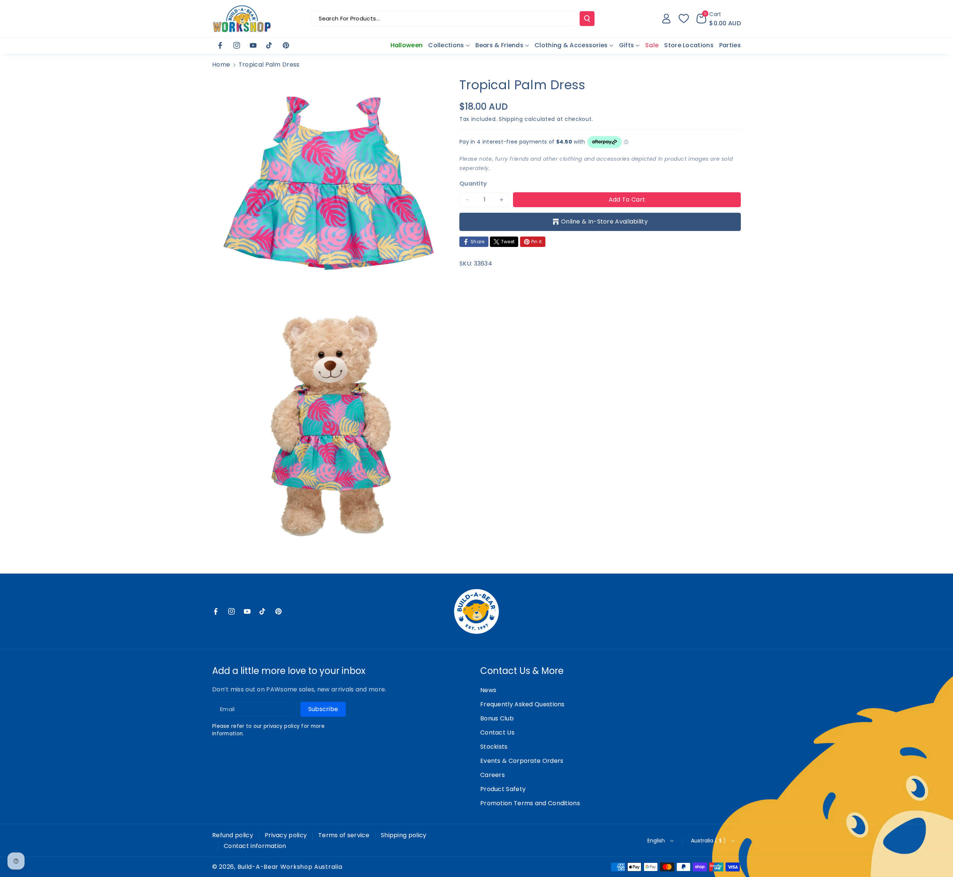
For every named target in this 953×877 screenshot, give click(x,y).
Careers (492, 775)
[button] (719, 18)
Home (221, 64)
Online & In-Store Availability (604, 221)
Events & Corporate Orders (522, 760)
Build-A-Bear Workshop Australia (290, 867)
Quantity (473, 183)
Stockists (494, 746)
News (488, 690)
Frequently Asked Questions (522, 704)
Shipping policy (404, 835)
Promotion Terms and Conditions (530, 803)
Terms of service (343, 835)
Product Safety (503, 789)
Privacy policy (286, 835)
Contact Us (497, 732)
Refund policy (232, 835)
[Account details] (666, 18)
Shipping (511, 119)
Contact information (255, 846)
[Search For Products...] (587, 18)
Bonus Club (497, 718)
